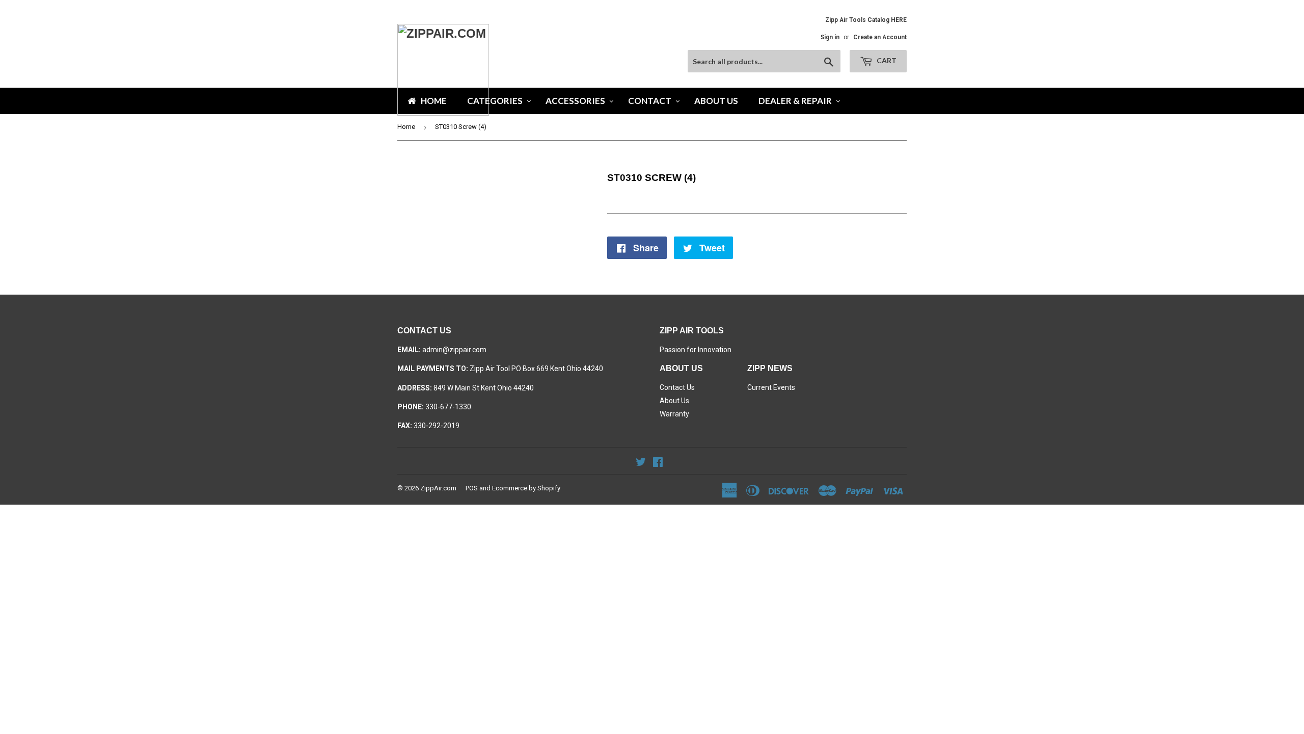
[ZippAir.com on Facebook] (658, 463)
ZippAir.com (438, 488)
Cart (885, 60)
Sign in (830, 37)
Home (406, 126)
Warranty (674, 414)
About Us (674, 401)
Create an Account (880, 37)
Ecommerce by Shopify (526, 488)
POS (472, 488)
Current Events (771, 387)
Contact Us (677, 387)
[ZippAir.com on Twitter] (641, 463)
